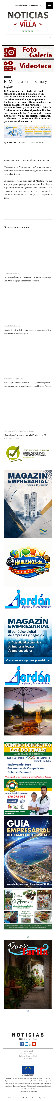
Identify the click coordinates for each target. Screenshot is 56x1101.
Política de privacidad (28, 1056)
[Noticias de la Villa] (28, 19)
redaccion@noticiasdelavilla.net (28, 5)
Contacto (28, 1058)
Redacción (11, 142)
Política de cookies (28, 1053)
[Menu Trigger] (49, 5)
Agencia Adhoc (43, 1098)
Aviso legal (28, 1051)
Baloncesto (7, 77)
